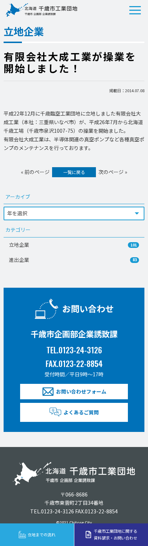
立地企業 (73, 244)
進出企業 (73, 259)
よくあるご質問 (81, 412)
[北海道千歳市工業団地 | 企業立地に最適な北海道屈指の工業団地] (41, 10)
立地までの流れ (41, 534)
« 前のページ (35, 171)
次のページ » (112, 171)
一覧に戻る (74, 172)
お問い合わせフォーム (81, 391)
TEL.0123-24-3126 (74, 350)
